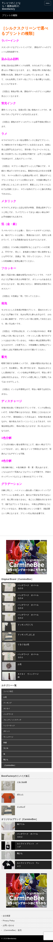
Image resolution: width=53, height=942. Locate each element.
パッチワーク (8, 714)
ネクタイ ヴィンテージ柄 (28, 675)
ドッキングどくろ (25, 625)
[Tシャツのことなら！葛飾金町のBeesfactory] (12, 6)
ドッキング (7, 703)
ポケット (6, 731)
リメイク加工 (8, 691)
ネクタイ (6, 708)
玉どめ (5, 748)
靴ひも (5, 760)
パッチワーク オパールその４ (28, 596)
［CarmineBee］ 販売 (12, 930)
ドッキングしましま (26, 634)
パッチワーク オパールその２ (28, 616)
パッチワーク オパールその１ (28, 655)
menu (47, 3)
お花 (19, 664)
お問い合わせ (8, 925)
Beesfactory (12, 939)
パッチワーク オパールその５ (28, 586)
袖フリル (21, 824)
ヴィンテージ (8, 737)
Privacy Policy (9, 921)
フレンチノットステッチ (12, 720)
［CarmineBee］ (9, 765)
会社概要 (6, 916)
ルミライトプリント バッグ (27, 845)
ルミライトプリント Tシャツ (28, 864)
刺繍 (5, 743)
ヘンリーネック (9, 726)
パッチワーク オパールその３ (28, 606)
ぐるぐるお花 (23, 644)
